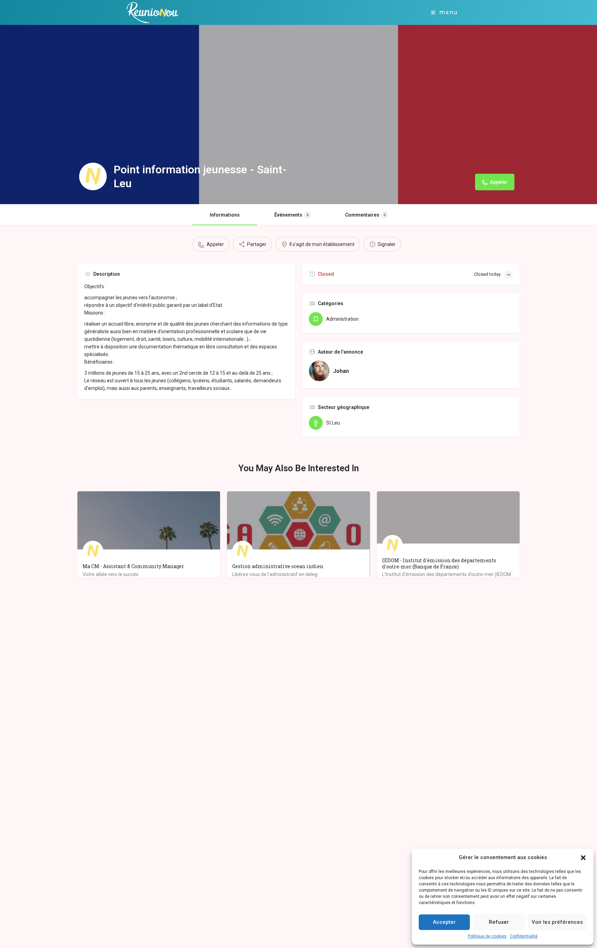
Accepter (444, 922)
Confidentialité (524, 936)
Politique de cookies (487, 936)
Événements (291, 215)
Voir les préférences (557, 922)
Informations (225, 215)
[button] (583, 857)
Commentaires (365, 215)
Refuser (499, 922)
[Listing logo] (93, 176)
